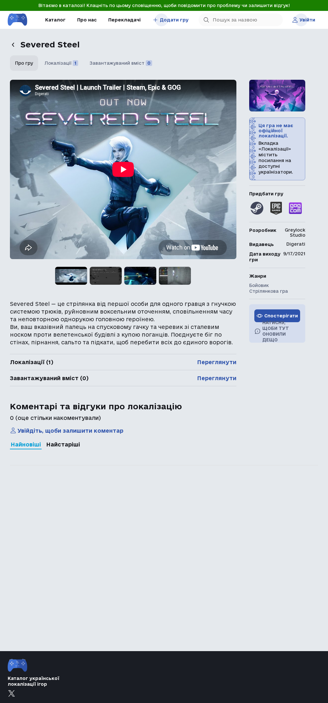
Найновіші (26, 444)
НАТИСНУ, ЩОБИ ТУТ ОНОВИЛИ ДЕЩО (275, 331)
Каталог (55, 19)
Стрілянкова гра (268, 291)
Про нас (87, 19)
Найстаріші (63, 444)
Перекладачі (124, 19)
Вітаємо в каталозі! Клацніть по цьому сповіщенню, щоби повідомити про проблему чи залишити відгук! (164, 5)
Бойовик (259, 285)
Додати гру (174, 19)
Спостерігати (281, 315)
